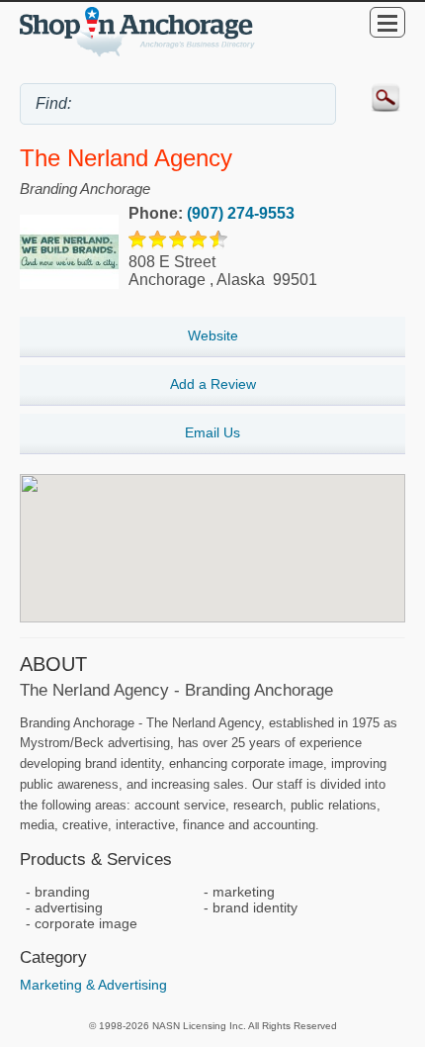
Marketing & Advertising (93, 985)
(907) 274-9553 (241, 213)
